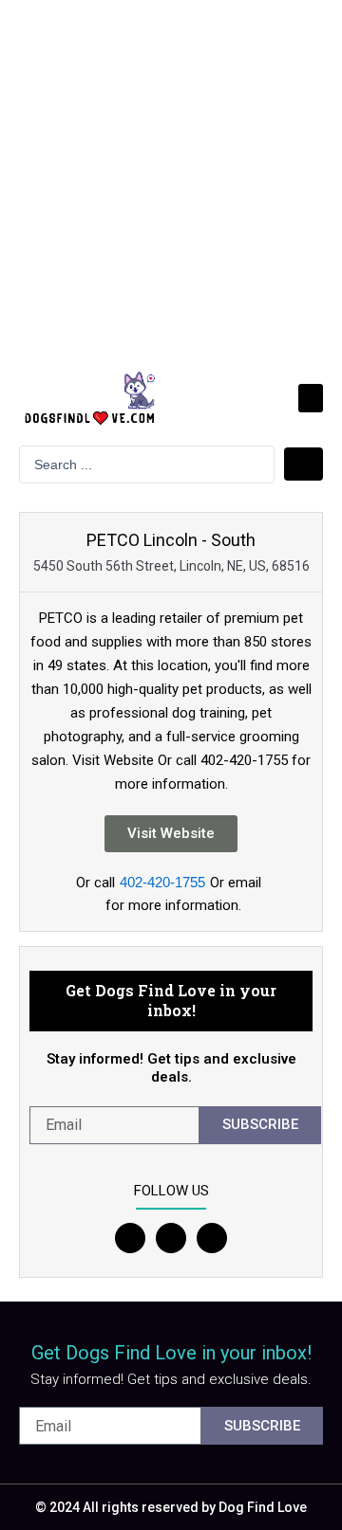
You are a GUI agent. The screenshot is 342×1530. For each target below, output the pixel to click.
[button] (310, 398)
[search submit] (303, 464)
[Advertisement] (171, 180)
